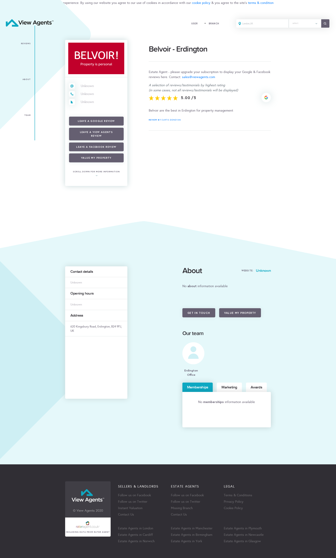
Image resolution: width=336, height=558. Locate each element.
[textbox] (305, 22)
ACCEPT (7, 11)
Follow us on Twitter (132, 502)
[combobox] (305, 23)
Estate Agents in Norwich (136, 541)
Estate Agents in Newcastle (244, 535)
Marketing (229, 387)
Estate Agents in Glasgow (242, 541)
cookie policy (201, 3)
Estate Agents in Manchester (192, 528)
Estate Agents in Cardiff (135, 535)
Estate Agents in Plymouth (243, 528)
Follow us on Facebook (134, 495)
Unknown (87, 86)
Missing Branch (182, 508)
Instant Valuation (130, 508)
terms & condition (261, 3)
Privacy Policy (233, 502)
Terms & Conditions (238, 495)
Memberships (197, 387)
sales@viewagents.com (198, 77)
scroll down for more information (96, 171)
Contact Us (126, 514)
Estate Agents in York (186, 541)
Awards (256, 387)
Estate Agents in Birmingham (191, 535)
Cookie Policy (233, 508)
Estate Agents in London (135, 528)
